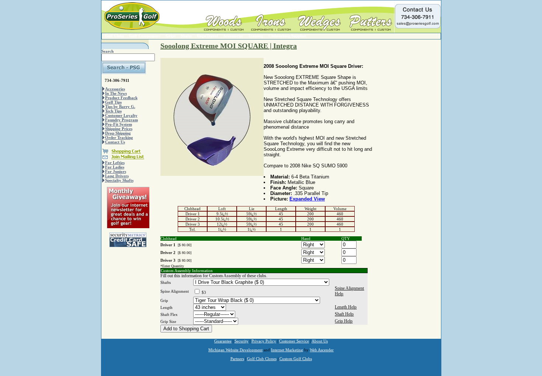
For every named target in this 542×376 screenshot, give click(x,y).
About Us (320, 341)
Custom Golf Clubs (295, 358)
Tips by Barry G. (120, 106)
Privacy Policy (263, 341)
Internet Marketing (287, 350)
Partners (237, 358)
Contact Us (115, 142)
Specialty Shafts (119, 180)
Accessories (233, 36)
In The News (116, 93)
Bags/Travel (207, 36)
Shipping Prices (118, 128)
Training (255, 36)
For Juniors (115, 171)
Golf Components (144, 36)
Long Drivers (117, 176)
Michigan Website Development (235, 350)
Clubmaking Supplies (287, 36)
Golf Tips (113, 102)
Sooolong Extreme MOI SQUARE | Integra (228, 46)
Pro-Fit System (118, 124)
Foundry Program (121, 120)
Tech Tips (113, 111)
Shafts (186, 36)
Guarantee (223, 341)
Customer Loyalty (121, 115)
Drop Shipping (118, 133)
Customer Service (294, 341)
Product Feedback (121, 97)
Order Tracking (119, 137)
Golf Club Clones (262, 358)
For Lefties (115, 162)
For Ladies (114, 167)
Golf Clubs (114, 36)
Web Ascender (322, 350)
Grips (171, 36)
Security (241, 341)
